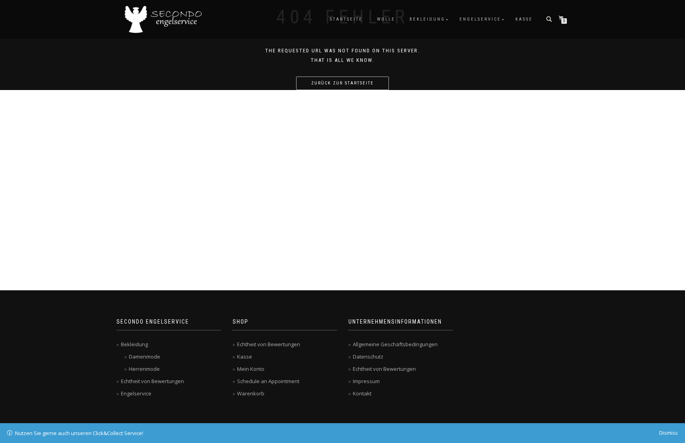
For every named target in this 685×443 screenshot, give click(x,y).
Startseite (346, 19)
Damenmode (144, 356)
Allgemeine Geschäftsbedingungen (395, 344)
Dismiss (668, 432)
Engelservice (480, 19)
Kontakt (362, 393)
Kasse (524, 19)
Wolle (386, 19)
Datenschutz (368, 356)
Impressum (366, 381)
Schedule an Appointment (268, 381)
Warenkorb (250, 393)
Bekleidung (427, 19)
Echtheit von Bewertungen (152, 381)
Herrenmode (144, 368)
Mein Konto (250, 368)
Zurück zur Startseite (342, 83)
